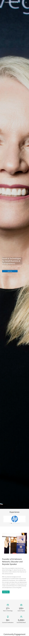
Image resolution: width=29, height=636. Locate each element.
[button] (26, 2)
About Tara (5, 592)
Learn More (10, 274)
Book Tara (10, 271)
